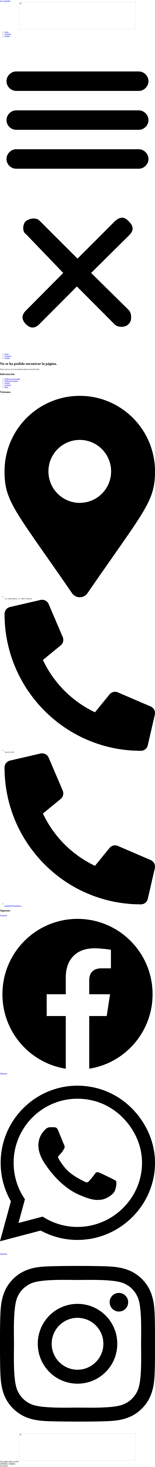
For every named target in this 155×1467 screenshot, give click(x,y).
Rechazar (4, 1464)
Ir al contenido (5, 1)
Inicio (7, 32)
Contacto (8, 34)
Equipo (7, 36)
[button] (77, 195)
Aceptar (12, 1464)
